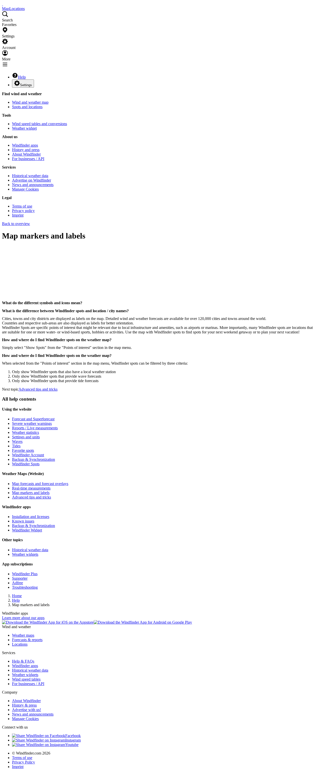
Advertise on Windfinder (31, 180)
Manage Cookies (25, 189)
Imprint (18, 215)
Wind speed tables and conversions (39, 124)
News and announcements (33, 185)
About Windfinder (26, 154)
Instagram (73, 740)
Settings (26, 85)
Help (22, 77)
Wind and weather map (30, 102)
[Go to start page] (2, 4)
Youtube (71, 745)
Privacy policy (23, 211)
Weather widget (24, 128)
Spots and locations (27, 107)
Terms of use (22, 206)
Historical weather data (30, 176)
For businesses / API (28, 159)
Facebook (73, 736)
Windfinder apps (25, 145)
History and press (26, 150)
